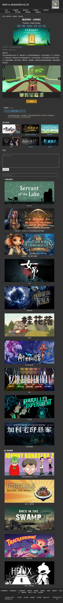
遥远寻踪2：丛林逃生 (11, 16)
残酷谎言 (54, 590)
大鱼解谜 (15, 10)
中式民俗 (35, 10)
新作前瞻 (17, 12)
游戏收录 (32, 597)
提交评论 (5, 169)
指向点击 (29, 26)
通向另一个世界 (32, 592)
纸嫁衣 (48, 590)
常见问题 (26, 597)
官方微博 (39, 597)
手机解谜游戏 (13, 590)
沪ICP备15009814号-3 (57, 598)
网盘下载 (15, 111)
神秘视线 (36, 590)
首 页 (6, 10)
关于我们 (19, 597)
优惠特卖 (38, 12)
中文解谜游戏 (21, 590)
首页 (3, 16)
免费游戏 (28, 12)
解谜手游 (25, 10)
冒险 (19, 26)
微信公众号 (46, 597)
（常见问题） (11, 107)
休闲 (35, 26)
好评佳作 (46, 10)
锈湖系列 (42, 590)
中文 (44, 26)
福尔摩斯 (40, 592)
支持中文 (7, 12)
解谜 (23, 26)
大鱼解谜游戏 (4, 590)
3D (40, 26)
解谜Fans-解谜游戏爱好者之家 (15, 4)
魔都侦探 (24, 592)
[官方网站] (19, 47)
